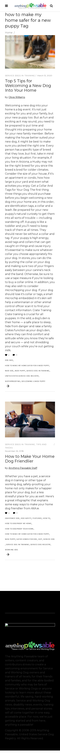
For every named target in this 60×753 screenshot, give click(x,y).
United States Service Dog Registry (22, 376)
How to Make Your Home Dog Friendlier (29, 458)
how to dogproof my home (18, 523)
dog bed (9, 360)
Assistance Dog (12, 518)
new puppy (20, 371)
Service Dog (49, 539)
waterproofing (12, 381)
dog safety (26, 518)
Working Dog (11, 550)
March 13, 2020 (44, 75)
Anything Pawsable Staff (22, 467)
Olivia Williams (16, 97)
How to (46, 518)
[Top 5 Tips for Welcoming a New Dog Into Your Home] (30, 52)
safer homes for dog (26, 539)
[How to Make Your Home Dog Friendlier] (30, 419)
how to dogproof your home (19, 529)
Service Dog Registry (40, 544)
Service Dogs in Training (20, 75)
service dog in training (38, 371)
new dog (9, 371)
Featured (37, 518)
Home (8, 32)
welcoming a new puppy (33, 381)
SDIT (40, 539)
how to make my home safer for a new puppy (27, 365)
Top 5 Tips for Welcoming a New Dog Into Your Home (28, 85)
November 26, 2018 (14, 451)
